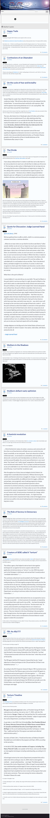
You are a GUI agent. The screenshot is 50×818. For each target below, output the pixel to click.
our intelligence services (23, 521)
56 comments (44, 221)
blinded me (15, 72)
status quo (39, 65)
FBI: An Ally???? (14, 631)
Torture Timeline (14, 695)
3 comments (44, 144)
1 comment (45, 428)
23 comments (44, 546)
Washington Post (8, 559)
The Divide (12, 150)
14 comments (44, 52)
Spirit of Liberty (8, 233)
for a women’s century (32, 440)
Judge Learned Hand (11, 334)
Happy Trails (12, 31)
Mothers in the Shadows (17, 345)
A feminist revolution (16, 434)
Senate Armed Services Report (38, 639)
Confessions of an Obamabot (20, 57)
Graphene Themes (10, 816)
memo (31, 559)
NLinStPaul (10, 33)
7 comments (44, 802)
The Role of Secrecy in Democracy (22, 512)
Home (2, 11)
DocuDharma (25, 5)
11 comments (44, 626)
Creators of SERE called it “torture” (22, 552)
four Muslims (32, 111)
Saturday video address (20, 158)
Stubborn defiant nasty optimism (21, 391)
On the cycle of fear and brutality (21, 83)
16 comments (44, 339)
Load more (25, 809)
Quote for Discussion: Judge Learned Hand (25, 226)
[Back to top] (47, 815)
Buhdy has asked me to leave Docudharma (13, 40)
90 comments (44, 506)
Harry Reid (44, 92)
